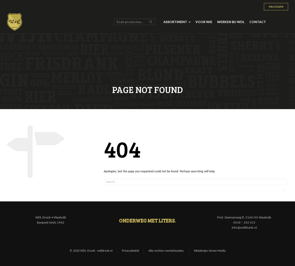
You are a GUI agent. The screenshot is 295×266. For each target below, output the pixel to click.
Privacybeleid (130, 251)
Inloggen (276, 6)
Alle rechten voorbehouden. (166, 251)
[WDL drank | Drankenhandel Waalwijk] (15, 22)
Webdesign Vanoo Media (210, 251)
